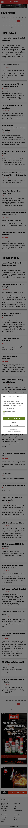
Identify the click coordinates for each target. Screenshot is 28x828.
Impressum (10, 431)
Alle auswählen (14, 418)
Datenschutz (17, 431)
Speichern (14, 425)
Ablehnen (14, 422)
